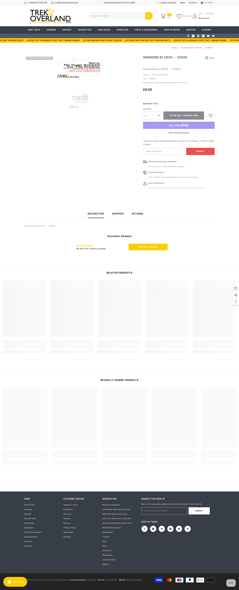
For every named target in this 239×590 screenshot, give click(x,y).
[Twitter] (213, 36)
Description (96, 214)
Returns (137, 214)
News (182, 2)
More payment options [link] (179, 132)
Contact (193, 2)
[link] (25, 346)
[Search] (121, 16)
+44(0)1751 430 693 (37, 2)
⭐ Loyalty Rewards (166, 2)
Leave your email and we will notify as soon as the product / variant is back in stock (178, 143)
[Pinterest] (198, 36)
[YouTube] (208, 36)
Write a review (148, 247)
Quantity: (147, 109)
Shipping (118, 214)
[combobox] (117, 16)
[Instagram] (193, 36)
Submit (200, 151)
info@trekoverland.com (66, 2)
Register (211, 14)
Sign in (201, 14)
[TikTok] (203, 36)
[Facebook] (188, 36)
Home (174, 48)
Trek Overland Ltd (160, 75)
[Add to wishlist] (210, 115)
